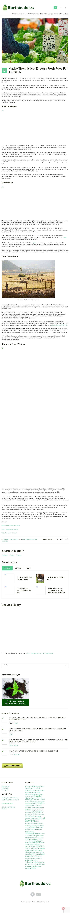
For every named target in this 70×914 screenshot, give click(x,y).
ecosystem (35, 807)
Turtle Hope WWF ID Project (10, 799)
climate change (33, 797)
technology (29, 862)
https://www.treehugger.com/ (11, 525)
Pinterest (18, 555)
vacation (34, 864)
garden (27, 818)
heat (41, 829)
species (42, 852)
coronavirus (29, 801)
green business (35, 823)
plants (31, 842)
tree (26, 864)
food (23, 539)
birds (43, 790)
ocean (34, 839)
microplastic (40, 837)
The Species (5, 790)
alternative (31, 788)
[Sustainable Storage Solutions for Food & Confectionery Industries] (40, 590)
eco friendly (37, 803)
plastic (37, 841)
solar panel (28, 852)
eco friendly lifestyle (33, 806)
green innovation (32, 827)
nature (28, 839)
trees (29, 864)
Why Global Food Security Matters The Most (24, 590)
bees (37, 790)
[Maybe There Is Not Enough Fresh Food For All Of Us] (35, 40)
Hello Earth (30, 14)
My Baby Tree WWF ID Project (11, 798)
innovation (31, 833)
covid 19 (35, 801)
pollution (40, 846)
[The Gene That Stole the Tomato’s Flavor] (9, 578)
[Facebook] (32, 894)
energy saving (28, 812)
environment (37, 811)
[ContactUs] (38, 894)
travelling (41, 862)
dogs (30, 803)
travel (36, 862)
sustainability (30, 854)
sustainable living (31, 860)
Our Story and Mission (8, 807)
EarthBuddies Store (7, 803)
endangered (41, 807)
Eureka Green (6, 786)
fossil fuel (33, 816)
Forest (28, 816)
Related (7, 568)
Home (23, 14)
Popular (18, 568)
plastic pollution (35, 844)
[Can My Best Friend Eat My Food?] (40, 578)
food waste (41, 814)
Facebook (5, 555)
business (27, 792)
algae (26, 788)
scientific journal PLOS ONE (59, 325)
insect (38, 833)
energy (28, 809)
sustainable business (30, 858)
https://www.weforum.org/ (10, 529)
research (32, 850)
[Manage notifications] (63, 908)
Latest (29, 568)
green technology (35, 829)
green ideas (33, 825)
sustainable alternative (33, 856)
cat (39, 794)
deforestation (41, 801)
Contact (4, 809)
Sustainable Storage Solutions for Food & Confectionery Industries (56, 590)
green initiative (40, 825)
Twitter (12, 555)
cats (41, 794)
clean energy (28, 796)
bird (40, 790)
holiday (27, 831)
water (65, 237)
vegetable (5, 541)
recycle (27, 848)
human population (31, 539)
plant (26, 842)
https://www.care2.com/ (9, 533)
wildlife (33, 868)
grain (34, 243)
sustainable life (39, 858)
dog (26, 803)
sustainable (40, 854)
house (31, 831)
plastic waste (30, 846)
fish (34, 814)
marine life (34, 837)
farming (30, 814)
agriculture (32, 786)
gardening (34, 819)
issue (30, 835)
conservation (39, 799)
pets (41, 840)
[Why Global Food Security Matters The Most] (9, 590)
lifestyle (35, 835)
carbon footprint (34, 794)
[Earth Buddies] (35, 883)
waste (39, 864)
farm (26, 814)
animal (38, 788)
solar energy (38, 850)
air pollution (40, 786)
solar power (35, 852)
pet (38, 840)
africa (26, 786)
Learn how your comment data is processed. (40, 653)
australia (34, 790)
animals (28, 790)
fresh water (38, 816)
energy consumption (37, 810)
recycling (34, 848)
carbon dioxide (33, 792)
